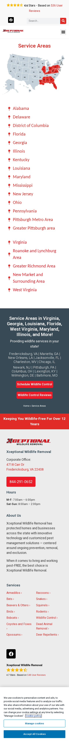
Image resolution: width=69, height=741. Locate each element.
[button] (63, 32)
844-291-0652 (21, 482)
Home (26, 406)
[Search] (63, 21)
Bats (9, 599)
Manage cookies (34, 723)
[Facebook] (11, 20)
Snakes (41, 599)
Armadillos (13, 593)
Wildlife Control (46, 617)
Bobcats (11, 617)
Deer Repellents (46, 634)
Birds (9, 611)
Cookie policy (33, 715)
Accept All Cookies (34, 734)
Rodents (41, 611)
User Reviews (36, 675)
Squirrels (42, 605)
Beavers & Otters (17, 605)
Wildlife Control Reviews (35, 395)
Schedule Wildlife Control (34, 384)
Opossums (13, 634)
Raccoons (42, 593)
